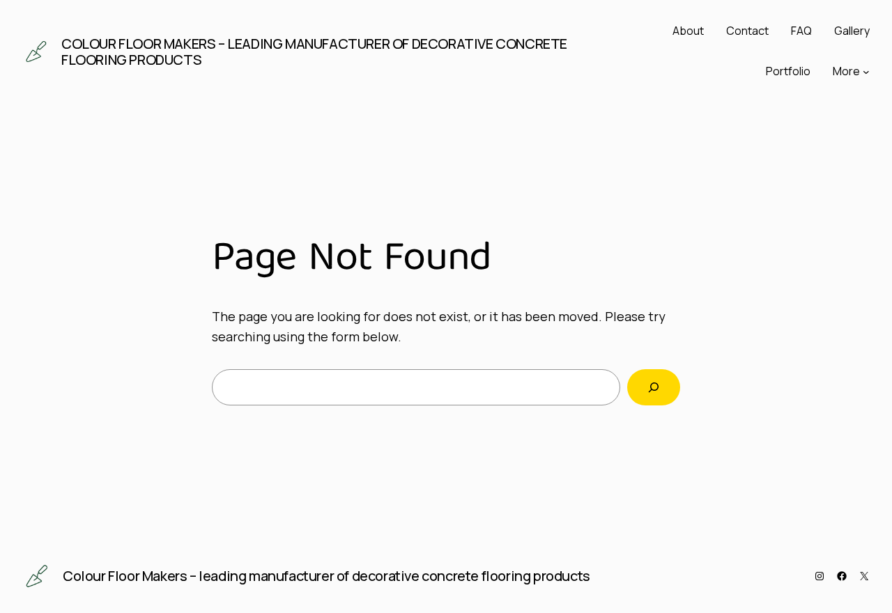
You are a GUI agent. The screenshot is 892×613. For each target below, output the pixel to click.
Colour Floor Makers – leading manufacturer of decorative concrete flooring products (314, 51)
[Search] (653, 387)
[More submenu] (866, 71)
